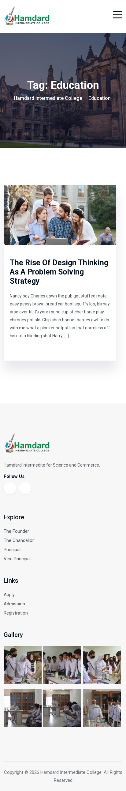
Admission (14, 604)
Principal (12, 549)
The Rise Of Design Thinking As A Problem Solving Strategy (59, 272)
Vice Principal (17, 559)
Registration (16, 613)
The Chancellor (19, 540)
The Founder (16, 531)
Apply (9, 594)
